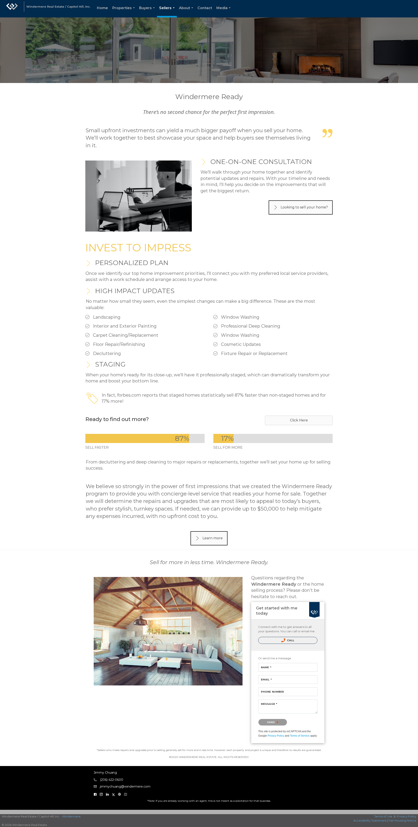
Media (224, 11)
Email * (266, 679)
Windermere (71, 816)
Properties (124, 11)
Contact (204, 8)
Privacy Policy (276, 735)
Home (102, 8)
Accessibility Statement (370, 820)
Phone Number (272, 691)
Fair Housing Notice (402, 820)
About (187, 11)
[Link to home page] (12, 8)
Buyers (148, 11)
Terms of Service (300, 735)
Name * (266, 667)
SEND (271, 722)
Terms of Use (383, 816)
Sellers (167, 11)
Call (290, 640)
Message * (269, 703)
